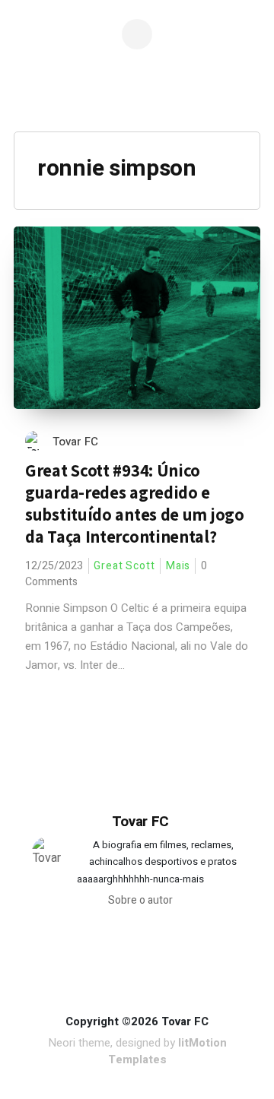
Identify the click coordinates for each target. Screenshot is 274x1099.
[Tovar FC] (139, 91)
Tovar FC (75, 441)
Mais (178, 566)
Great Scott (124, 566)
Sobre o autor (140, 900)
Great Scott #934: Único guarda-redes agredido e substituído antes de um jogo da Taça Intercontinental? (134, 503)
